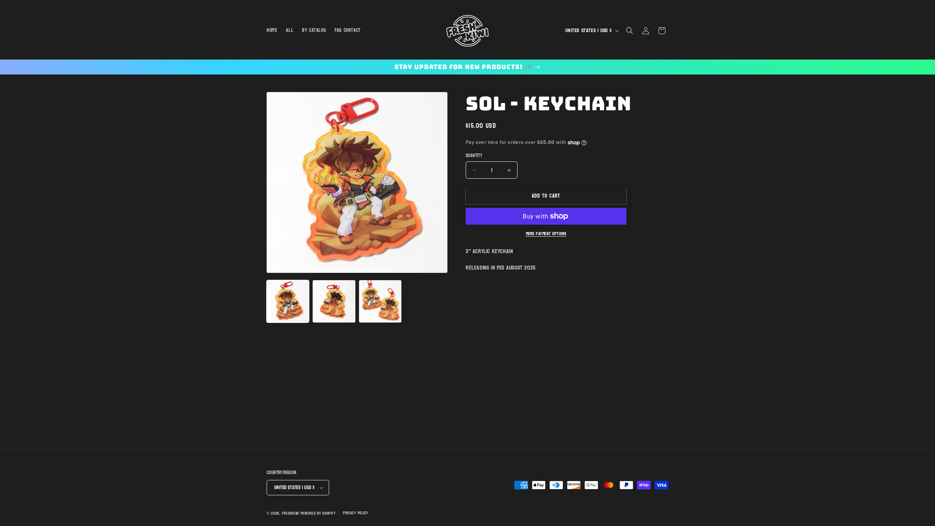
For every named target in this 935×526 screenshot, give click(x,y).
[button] (630, 31)
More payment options (546, 233)
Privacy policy (355, 513)
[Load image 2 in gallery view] (334, 301)
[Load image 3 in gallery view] (380, 301)
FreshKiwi (290, 513)
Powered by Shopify (318, 513)
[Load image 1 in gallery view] (288, 301)
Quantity (474, 156)
